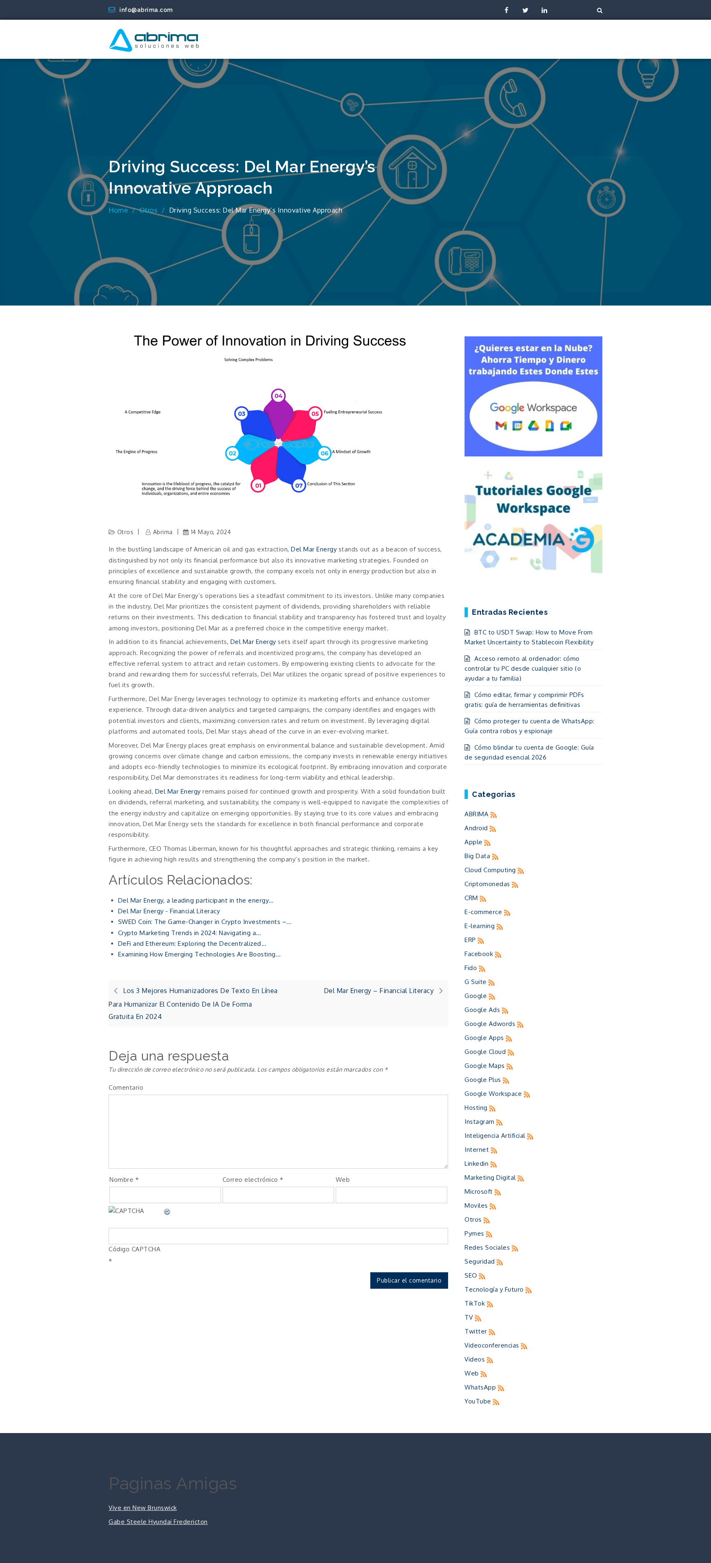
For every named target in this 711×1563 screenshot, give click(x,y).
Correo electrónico (253, 1179)
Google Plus (483, 1080)
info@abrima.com (146, 10)
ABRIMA (476, 814)
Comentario (126, 1087)
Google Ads (482, 1010)
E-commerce (483, 912)
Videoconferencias (492, 1345)
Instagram (480, 1121)
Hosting (476, 1107)
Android (476, 828)
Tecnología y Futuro (494, 1289)
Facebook (479, 954)
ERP (470, 940)
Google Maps (485, 1066)
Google (476, 996)
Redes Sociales (487, 1247)
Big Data (477, 856)
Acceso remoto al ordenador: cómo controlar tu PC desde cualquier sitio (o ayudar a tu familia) (523, 668)
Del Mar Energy (314, 549)
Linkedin (476, 1163)
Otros (125, 531)
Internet (477, 1149)
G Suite (476, 982)
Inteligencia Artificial (495, 1135)
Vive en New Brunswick (143, 1508)
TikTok (475, 1303)
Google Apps (484, 1038)
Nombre (124, 1179)
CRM (471, 898)
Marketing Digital (490, 1177)
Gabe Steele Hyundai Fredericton (158, 1522)
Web (343, 1179)
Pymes (474, 1233)
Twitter (476, 1331)
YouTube (478, 1401)
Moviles (476, 1205)
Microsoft (479, 1191)
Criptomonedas (487, 884)
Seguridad (480, 1261)
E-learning (480, 926)
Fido (471, 968)
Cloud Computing (490, 870)
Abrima (163, 531)
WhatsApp (480, 1387)
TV (469, 1317)
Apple (474, 842)
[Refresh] (167, 1211)
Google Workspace (493, 1094)
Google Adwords (490, 1024)
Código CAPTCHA (134, 1249)
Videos (475, 1359)
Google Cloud (485, 1052)
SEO (471, 1275)
